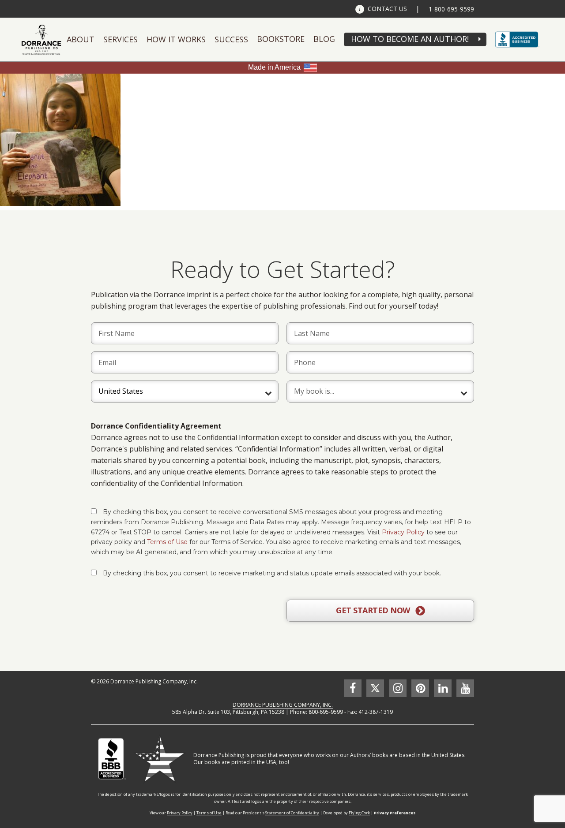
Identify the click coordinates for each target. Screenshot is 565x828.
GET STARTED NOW (374, 610)
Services (120, 39)
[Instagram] (398, 688)
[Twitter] (375, 688)
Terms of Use (167, 542)
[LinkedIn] (443, 688)
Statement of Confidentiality (292, 813)
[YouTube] (465, 688)
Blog (324, 39)
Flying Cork (359, 813)
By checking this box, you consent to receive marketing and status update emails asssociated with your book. (272, 573)
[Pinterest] (420, 688)
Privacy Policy (403, 532)
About (80, 39)
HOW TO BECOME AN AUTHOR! (410, 39)
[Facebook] (353, 688)
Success (231, 39)
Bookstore (281, 39)
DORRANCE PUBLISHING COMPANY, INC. (283, 705)
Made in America (274, 67)
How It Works (176, 39)
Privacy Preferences (394, 813)
